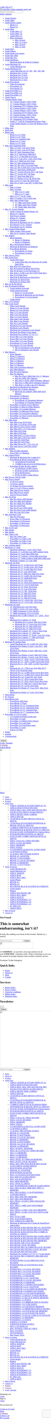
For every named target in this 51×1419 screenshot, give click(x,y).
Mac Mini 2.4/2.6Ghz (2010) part (23, 424)
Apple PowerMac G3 (13, 91)
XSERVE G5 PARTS (18, 1322)
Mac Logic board (11, 304)
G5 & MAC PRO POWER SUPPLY (24, 854)
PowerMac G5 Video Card (20, 543)
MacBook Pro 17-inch (18, 80)
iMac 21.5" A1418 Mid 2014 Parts (23, 157)
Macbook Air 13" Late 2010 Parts (23, 589)
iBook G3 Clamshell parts (20, 139)
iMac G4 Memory (17, 363)
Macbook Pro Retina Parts (15, 642)
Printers (13, 891)
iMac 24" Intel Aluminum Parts (22, 163)
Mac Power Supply (12, 479)
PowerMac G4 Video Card (20, 541)
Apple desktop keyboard (19, 288)
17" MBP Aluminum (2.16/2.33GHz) (24, 611)
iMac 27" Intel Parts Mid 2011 (22, 176)
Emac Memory (16, 354)
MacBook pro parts (12, 605)
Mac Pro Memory (17, 374)
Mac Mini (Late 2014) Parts (21, 422)
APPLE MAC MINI (18, 895)
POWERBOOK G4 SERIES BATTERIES (27, 1291)
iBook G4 (14, 27)
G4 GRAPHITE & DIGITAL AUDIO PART (28, 850)
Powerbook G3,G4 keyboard (26, 297)
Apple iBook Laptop (13, 23)
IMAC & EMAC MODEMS (21, 1148)
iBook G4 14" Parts (17, 143)
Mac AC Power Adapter (14, 209)
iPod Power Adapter (18, 220)
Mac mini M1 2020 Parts (19, 440)
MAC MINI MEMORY (19, 1181)
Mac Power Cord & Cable (15, 477)
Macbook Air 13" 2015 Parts (21, 580)
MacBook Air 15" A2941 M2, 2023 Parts (26, 600)
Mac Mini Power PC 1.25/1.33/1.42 (24, 444)
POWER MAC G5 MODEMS (22, 1276)
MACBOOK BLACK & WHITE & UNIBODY (29, 886)
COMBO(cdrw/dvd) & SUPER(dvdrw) (30, 464)
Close (2, 1396)
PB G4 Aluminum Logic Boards (27, 348)
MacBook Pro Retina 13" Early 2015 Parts (26, 692)
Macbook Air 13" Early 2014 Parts (23, 587)
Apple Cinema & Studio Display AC (24, 211)
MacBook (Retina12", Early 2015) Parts (25, 550)
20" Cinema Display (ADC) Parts (23, 108)
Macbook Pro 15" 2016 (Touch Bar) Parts (26, 679)
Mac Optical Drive (12, 455)
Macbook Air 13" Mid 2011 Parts (23, 594)
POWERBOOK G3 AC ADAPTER (24, 1278)
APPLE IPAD (15, 875)
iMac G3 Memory (17, 361)
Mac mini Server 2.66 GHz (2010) (23, 446)
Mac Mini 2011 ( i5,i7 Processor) (23, 429)
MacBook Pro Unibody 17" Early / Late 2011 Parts (30, 635)
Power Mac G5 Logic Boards (21, 341)
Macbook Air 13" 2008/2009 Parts (23, 578)
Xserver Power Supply (19, 495)
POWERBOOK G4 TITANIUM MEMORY (27, 1293)
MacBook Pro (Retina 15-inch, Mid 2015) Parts (28, 655)
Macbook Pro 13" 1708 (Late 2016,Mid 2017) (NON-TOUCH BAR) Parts (28, 669)
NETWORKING (17, 1333)
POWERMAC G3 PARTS (20, 1300)
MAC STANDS (16, 1331)
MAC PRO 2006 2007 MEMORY (23, 1197)
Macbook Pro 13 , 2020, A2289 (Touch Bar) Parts (29, 662)
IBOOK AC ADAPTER (19, 856)
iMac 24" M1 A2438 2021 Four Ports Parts (27, 168)
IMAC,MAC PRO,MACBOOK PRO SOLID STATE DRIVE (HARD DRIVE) (28, 1165)
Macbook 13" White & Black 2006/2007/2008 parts (30, 558)
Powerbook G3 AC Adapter (21, 225)
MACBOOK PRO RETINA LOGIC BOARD (28, 1249)
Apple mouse (15, 299)
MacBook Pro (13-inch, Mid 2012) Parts (31, 622)
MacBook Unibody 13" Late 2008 (23, 561)
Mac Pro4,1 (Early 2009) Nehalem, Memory (32, 381)
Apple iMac (9, 29)
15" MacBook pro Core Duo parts (23, 607)
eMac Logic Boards (17, 306)
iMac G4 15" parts (22, 192)
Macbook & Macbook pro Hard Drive (25, 277)
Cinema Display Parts (13, 99)
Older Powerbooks (17, 84)
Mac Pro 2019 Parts (17, 506)
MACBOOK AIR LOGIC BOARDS (25, 1243)
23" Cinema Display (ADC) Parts (23, 115)
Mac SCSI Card (11, 528)
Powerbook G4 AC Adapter (21, 227)
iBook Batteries (16, 238)
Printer (7, 732)
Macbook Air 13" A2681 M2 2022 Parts (25, 576)
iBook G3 (14, 25)
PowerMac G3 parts (18, 719)
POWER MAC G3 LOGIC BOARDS (25, 1269)
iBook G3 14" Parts (17, 137)
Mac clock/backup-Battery (20, 244)
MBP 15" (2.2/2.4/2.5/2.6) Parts (22, 640)
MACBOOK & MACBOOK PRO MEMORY (28, 1241)
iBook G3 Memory (17, 356)
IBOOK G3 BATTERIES (20, 858)
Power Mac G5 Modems (19, 453)
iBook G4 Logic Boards (19, 310)
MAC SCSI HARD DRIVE (21, 1219)
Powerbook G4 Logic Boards (21, 345)
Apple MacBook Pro (13, 69)
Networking (9, 695)
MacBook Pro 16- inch (19, 77)
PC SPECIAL (15, 906)
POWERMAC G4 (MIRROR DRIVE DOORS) (29, 1302)
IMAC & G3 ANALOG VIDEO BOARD (27, 1151)
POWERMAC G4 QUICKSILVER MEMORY (29, 1311)
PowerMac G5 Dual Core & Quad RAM (26, 416)
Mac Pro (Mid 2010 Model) (21, 501)
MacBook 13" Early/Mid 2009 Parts (24, 554)
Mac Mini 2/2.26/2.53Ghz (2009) (23, 427)
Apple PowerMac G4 (13, 93)
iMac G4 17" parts (22, 194)
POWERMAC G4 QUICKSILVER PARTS (27, 1313)
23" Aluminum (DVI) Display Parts (24, 113)
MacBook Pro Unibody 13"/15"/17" (24, 334)
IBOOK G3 (14, 882)
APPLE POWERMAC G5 (20, 904)
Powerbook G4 (16, 86)
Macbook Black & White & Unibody (24, 62)
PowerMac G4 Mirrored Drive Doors (24, 411)
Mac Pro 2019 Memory (19, 372)
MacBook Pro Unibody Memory (23, 389)
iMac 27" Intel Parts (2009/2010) (23, 170)
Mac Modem (10, 449)
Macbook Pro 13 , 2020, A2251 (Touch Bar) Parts (29, 659)
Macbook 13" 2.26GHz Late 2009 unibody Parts (29, 552)
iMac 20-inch (20, 40)
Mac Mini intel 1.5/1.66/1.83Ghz (23, 435)
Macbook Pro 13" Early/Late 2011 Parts (30, 624)
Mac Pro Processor (17, 517)
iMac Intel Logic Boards (19, 319)
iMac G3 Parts (15, 187)
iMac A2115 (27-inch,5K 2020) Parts (24, 181)
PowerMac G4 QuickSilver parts (23, 725)
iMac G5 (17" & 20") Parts (20, 196)
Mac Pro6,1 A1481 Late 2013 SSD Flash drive (28, 273)
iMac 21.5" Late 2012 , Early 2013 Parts (26, 159)
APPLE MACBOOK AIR (20, 893)
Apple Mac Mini (11, 56)
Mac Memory (10, 352)
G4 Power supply (17, 484)
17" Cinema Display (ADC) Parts (23, 104)
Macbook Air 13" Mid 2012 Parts (23, 596)
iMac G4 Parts (15, 189)
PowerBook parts (12, 699)
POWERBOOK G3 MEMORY (22, 1282)
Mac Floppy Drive (12, 255)
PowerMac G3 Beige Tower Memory (24, 405)
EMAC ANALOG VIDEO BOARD (24, 841)
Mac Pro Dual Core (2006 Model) (23, 510)
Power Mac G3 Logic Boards (21, 337)
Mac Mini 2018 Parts (18, 433)
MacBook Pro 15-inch (18, 75)
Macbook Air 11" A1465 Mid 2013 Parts (26, 569)
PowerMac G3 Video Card (20, 539)
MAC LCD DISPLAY (19, 1326)
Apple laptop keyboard (19, 291)
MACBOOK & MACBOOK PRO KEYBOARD (30, 1238)
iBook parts (9, 132)
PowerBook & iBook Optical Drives (24, 460)
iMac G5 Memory (17, 365)
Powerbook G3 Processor (20, 521)
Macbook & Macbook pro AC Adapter (25, 222)
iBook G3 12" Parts (17, 135)
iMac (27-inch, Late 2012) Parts (22, 148)
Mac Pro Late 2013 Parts (19, 512)
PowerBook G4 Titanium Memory (28, 403)
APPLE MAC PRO (18, 878)
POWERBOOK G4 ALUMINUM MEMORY (28, 1289)
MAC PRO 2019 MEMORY (21, 1199)
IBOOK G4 (14, 884)
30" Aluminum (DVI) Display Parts (24, 119)
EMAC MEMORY (17, 845)
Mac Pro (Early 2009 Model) (21, 499)
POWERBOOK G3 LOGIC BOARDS (25, 1280)
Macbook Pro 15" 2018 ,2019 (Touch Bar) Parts (29, 681)
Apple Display (10, 18)
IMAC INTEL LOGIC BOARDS (23, 1162)
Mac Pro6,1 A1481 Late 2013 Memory (30, 385)
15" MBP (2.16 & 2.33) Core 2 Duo (24, 609)
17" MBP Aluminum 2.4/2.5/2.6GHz (24, 613)
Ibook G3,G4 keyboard (24, 293)
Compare (8, 1388)
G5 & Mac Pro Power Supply (21, 486)
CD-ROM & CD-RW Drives (26, 468)
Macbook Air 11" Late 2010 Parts (23, 572)
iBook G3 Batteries (22, 240)
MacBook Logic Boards (19, 328)
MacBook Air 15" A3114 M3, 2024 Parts (26, 602)
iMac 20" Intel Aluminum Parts (22, 152)
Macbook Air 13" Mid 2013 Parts (23, 598)
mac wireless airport (13, 545)
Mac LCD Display (12, 301)
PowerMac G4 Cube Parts (20, 723)
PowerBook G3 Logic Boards (21, 343)
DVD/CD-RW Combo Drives (26, 475)
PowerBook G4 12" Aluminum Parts (24, 706)
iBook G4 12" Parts (17, 141)
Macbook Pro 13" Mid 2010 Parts (28, 629)
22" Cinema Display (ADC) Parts (23, 110)
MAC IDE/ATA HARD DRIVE (23, 1177)
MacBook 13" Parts (12, 547)
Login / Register (10, 1390)
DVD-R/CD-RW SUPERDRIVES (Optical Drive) (30, 832)
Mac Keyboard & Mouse (15, 286)
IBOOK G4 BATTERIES (20, 865)
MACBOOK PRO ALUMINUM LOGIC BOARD (30, 1247)
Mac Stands (9, 530)
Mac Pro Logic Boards (19, 323)
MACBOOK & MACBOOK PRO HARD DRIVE (30, 1236)
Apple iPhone (10, 51)
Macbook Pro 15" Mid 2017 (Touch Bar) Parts (28, 684)
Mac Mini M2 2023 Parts (20, 442)
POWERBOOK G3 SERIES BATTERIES (27, 1285)
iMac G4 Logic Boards (19, 315)
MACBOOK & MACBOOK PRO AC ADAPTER (30, 1227)
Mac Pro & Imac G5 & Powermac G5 (25, 271)
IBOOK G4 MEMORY (19, 1146)
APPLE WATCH (17, 897)
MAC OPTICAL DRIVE (20, 1184)
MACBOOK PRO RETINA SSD (23, 1252)
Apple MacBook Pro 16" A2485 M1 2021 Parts (28, 644)
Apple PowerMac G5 (13, 95)
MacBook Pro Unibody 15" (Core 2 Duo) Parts (28, 631)
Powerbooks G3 (16, 88)
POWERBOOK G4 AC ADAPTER (24, 1287)
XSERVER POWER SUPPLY (22, 1324)
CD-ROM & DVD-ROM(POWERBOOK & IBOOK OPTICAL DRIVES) (28, 824)
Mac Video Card (11, 534)
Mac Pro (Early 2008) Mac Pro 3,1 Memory (32, 376)
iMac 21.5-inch (21, 42)
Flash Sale (9, 130)
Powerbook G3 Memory (19, 396)
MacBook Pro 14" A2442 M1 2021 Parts (26, 677)
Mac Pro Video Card (18, 536)
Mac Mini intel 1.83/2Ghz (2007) (23, 438)
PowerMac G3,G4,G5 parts (16, 714)
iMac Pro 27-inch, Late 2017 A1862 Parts (26, 183)
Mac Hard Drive (11, 258)
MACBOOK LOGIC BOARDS (23, 1245)
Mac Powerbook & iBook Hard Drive (25, 269)
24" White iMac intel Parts (25, 207)
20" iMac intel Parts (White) (26, 205)
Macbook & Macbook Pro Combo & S (25, 457)
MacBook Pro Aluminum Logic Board (25, 330)
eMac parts (9, 128)
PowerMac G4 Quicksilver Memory (24, 413)
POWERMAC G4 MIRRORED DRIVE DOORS (30, 1309)
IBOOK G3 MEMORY (19, 863)
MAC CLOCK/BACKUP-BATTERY (25, 1175)
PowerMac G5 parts (18, 728)
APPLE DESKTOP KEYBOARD (24, 808)
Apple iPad (9, 49)
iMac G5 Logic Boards (19, 317)
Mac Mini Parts (11, 420)
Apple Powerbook (12, 82)
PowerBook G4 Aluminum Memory (29, 400)
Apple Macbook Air (13, 64)
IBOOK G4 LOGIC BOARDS (22, 1144)
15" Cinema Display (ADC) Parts (23, 102)
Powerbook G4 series (23, 253)
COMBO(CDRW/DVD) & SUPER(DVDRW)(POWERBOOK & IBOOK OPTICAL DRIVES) (30, 829)
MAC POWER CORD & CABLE (23, 1328)
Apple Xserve (10, 97)
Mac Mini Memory (17, 370)
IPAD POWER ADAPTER (21, 1168)
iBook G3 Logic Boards (19, 308)
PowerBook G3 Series (23, 251)
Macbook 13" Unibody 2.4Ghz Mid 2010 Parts (28, 556)
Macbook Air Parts (12, 563)
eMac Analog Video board (20, 231)
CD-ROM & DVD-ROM (25, 462)
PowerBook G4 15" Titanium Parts (23, 710)
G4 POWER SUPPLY (19, 852)
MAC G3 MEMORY (18, 1153)
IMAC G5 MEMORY (18, 1157)
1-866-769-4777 (6, 7)
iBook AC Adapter (17, 214)
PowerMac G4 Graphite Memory (23, 409)
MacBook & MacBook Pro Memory (24, 387)
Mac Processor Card (13, 515)
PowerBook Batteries (18, 249)
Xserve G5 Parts (16, 730)
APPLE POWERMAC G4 (20, 902)
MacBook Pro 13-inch (18, 73)
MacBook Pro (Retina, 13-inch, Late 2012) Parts (29, 657)
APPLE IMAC (16, 908)
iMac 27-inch (20, 47)
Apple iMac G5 (16, 36)
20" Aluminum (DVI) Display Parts (24, 106)
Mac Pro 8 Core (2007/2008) (21, 508)
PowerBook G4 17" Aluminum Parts (24, 712)
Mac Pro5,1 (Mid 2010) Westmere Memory (32, 383)
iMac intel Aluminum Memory (22, 367)
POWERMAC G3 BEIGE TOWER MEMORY (29, 1296)
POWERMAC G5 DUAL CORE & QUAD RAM (30, 1315)
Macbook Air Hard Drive (20, 280)
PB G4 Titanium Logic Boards (27, 350)
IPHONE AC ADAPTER (20, 1170)
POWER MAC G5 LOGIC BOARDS (25, 1274)
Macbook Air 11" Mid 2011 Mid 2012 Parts (27, 574)
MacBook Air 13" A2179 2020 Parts (24, 585)
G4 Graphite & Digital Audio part (23, 717)
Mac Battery (10, 236)
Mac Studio (9, 532)
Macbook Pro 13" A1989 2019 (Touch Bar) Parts (29, 675)
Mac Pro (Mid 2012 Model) (21, 504)
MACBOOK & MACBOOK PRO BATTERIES (29, 1230)
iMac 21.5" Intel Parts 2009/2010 (23, 154)
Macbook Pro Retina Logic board (23, 332)
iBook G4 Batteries (22, 242)
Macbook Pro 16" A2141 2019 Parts (24, 686)
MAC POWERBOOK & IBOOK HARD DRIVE (30, 1186)
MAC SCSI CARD (17, 1217)
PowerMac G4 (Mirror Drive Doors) (24, 721)
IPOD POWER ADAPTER (21, 1173)
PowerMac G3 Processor (19, 523)
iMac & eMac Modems (19, 451)
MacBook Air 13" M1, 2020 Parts (23, 591)
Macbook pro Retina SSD (20, 282)
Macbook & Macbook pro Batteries (24, 247)
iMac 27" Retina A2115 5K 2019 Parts (25, 179)
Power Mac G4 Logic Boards (21, 339)
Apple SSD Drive (17, 260)
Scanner (8, 734)
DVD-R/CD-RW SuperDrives (27, 471)
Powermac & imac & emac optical (23, 466)
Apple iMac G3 (16, 31)
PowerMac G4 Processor (19, 525)
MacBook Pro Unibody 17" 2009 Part (25, 633)
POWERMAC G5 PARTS (20, 1320)
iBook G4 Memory (17, 359)
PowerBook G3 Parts (18, 703)
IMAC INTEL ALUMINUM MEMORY (26, 1159)
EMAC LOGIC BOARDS (20, 843)
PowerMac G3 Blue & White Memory (25, 407)
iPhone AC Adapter (17, 218)
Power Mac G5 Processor (20, 519)
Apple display (15, 889)
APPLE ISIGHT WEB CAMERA (23, 814)
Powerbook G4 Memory (19, 398)
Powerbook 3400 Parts (19, 701)
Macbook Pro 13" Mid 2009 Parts (28, 627)
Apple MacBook (11, 60)
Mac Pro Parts (10, 497)
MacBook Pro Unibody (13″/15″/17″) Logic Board (30, 1254)
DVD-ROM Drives (22, 473)
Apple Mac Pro (11, 58)
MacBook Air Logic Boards (21, 326)
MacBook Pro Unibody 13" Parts (23, 620)
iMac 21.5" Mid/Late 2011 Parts (22, 161)
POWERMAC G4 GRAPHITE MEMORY (27, 1307)
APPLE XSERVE (17, 873)
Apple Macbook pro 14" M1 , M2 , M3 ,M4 (27, 71)
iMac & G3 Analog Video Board (23, 233)
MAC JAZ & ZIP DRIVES (21, 1179)
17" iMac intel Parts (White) (26, 203)
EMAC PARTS (16, 847)
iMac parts (9, 185)
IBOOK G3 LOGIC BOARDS (22, 861)
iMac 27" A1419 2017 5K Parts (22, 174)
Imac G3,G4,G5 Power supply (22, 488)
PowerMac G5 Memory (19, 418)
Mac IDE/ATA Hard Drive (20, 266)
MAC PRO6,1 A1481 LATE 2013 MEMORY (28, 1210)
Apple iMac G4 (16, 34)
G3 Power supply (17, 482)
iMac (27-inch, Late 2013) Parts (22, 150)
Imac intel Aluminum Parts (15, 146)
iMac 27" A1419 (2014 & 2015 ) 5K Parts (26, 172)
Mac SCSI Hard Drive (18, 275)
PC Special (9, 697)
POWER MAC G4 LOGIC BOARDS (25, 1271)
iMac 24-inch (20, 45)
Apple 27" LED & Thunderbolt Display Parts (28, 121)
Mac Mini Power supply (19, 493)
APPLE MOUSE (17, 817)
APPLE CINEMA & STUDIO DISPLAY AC (28, 806)
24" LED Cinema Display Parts (22, 117)
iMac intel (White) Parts (19, 200)
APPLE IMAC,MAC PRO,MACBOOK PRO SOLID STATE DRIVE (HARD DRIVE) (28, 811)
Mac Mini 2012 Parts (18, 431)
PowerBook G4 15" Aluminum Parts (24, 708)
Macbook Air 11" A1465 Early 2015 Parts (26, 567)
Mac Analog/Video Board (15, 229)
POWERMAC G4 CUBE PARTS (23, 1304)
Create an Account (7, 1409)
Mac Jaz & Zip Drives (13, 284)
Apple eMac (10, 20)
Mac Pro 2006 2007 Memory (26, 378)
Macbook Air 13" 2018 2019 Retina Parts (26, 583)
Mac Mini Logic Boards (19, 321)
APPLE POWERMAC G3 (20, 900)
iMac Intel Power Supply (19, 490)
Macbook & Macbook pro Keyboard (29, 295)
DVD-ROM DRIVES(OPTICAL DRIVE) (27, 834)
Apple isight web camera (14, 53)
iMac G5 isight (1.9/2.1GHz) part (23, 198)
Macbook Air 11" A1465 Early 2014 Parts (26, 565)
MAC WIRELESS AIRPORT (22, 1221)
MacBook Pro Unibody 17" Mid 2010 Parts (27, 637)
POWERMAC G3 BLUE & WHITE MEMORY (29, 1298)
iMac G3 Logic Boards (19, 312)
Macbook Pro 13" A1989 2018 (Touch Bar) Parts (29, 673)
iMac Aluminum (16, 38)
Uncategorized (10, 736)
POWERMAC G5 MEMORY (22, 1318)
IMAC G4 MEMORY (18, 1155)
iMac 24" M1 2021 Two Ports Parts (24, 165)
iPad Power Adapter (18, 216)
